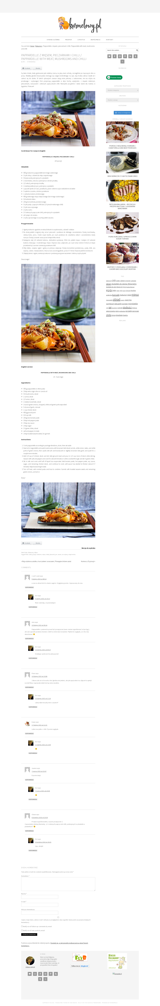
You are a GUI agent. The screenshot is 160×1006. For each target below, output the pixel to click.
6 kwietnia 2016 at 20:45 (43, 842)
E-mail (23, 902)
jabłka (117, 290)
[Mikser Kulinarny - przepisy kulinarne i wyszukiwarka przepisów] (117, 969)
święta (125, 315)
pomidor (125, 304)
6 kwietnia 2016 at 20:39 (40, 817)
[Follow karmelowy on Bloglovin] (80, 967)
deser (108, 283)
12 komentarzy (31, 62)
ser (110, 307)
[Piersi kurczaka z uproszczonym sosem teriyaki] (122, 233)
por (56, 554)
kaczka (124, 290)
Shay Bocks (73, 1003)
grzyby (34, 554)
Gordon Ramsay (130, 287)
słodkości (127, 307)
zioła (108, 315)
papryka (128, 300)
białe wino (108, 280)
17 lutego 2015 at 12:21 (39, 725)
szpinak (119, 308)
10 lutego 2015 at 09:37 (43, 650)
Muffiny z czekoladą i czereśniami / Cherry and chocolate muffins (122, 268)
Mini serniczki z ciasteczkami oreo (122, 176)
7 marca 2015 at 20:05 (42, 791)
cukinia (122, 281)
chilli (30, 554)
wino (117, 311)
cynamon (127, 281)
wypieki (129, 311)
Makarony (31, 552)
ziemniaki (135, 311)
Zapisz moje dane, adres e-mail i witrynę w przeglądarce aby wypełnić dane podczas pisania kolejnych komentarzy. (56, 921)
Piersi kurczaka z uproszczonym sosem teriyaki (122, 238)
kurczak (115, 294)
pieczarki (52, 554)
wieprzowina (71, 554)
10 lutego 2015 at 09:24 (39, 625)
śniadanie (119, 315)
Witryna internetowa (28, 910)
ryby (107, 308)
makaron (39, 554)
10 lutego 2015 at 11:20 (43, 698)
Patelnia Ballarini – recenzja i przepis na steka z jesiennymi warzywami (122, 206)
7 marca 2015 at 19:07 (39, 771)
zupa (113, 315)
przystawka (133, 303)
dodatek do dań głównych (114, 287)
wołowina (122, 311)
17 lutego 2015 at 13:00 (43, 745)
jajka (121, 290)
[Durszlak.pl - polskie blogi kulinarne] (117, 974)
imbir (114, 290)
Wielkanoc (134, 308)
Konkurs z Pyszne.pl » (88, 561)
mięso (43, 554)
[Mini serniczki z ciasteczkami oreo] (122, 173)
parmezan (110, 304)
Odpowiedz (29, 587)
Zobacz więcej (30, 967)
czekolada (133, 280)
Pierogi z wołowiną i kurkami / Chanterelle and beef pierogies (122, 147)
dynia (124, 287)
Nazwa (24, 894)
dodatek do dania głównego (123, 283)
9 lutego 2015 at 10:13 (42, 599)
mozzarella (109, 300)
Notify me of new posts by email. (34, 930)
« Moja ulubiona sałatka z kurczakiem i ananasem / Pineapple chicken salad (46, 561)
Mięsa (36, 552)
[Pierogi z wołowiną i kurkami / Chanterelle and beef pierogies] (122, 142)
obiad (47, 554)
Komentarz (25, 876)
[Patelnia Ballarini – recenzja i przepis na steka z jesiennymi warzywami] (122, 201)
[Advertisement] (80, 6)
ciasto (118, 281)
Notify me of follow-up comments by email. (37, 926)
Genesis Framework (94, 1003)
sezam (59, 554)
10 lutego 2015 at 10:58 (39, 676)
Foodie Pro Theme (61, 1003)
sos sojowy (65, 554)
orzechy (123, 300)
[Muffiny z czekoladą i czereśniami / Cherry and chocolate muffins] (122, 263)
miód (129, 295)
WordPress (113, 1003)
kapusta (128, 290)
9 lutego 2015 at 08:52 (39, 579)
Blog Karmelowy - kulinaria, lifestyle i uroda (80, 24)
